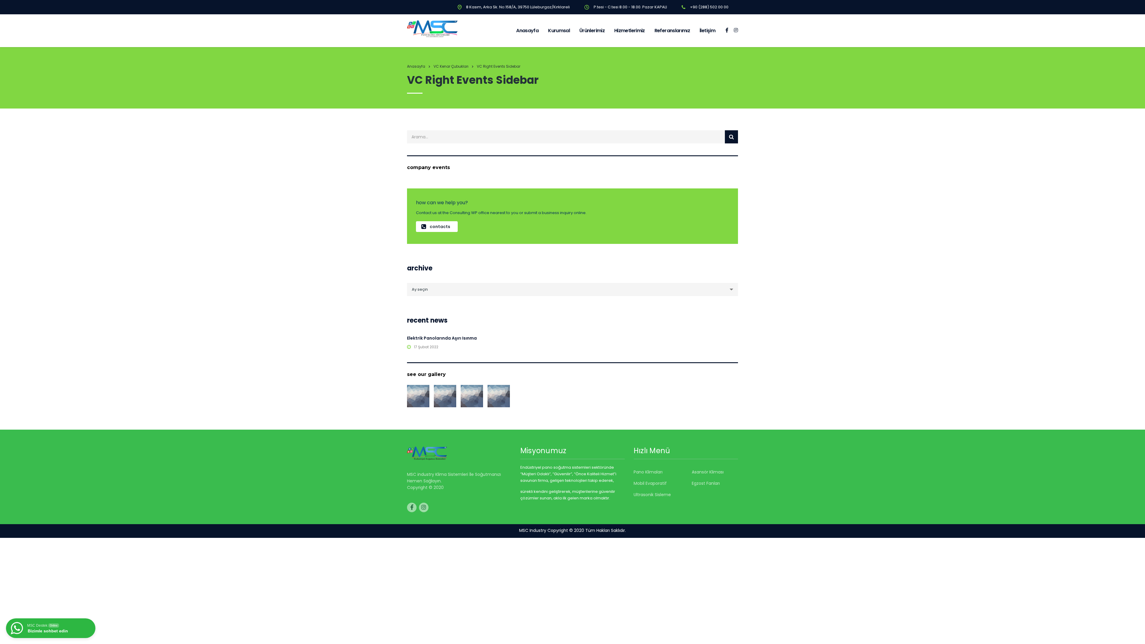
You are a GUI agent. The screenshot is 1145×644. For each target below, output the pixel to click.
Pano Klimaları (648, 472)
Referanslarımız (672, 30)
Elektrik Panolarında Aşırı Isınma (442, 338)
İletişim (707, 30)
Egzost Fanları (706, 483)
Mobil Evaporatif (650, 483)
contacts (440, 227)
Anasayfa (527, 30)
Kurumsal (559, 30)
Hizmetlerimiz (629, 30)
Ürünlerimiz (592, 30)
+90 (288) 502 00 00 (709, 7)
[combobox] (572, 289)
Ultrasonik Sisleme (652, 494)
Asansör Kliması (708, 472)
